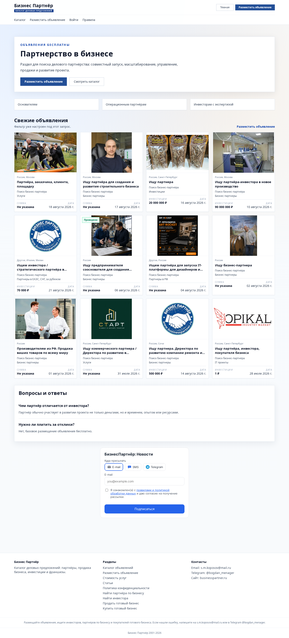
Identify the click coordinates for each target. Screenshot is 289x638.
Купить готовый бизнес (120, 608)
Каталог (20, 20)
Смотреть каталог (87, 81)
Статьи (108, 583)
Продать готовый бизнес (121, 603)
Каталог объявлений (118, 568)
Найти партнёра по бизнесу (123, 593)
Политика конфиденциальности (126, 588)
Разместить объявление (255, 7)
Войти (73, 20)
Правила (89, 20)
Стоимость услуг (115, 578)
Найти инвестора (115, 598)
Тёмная (225, 7)
